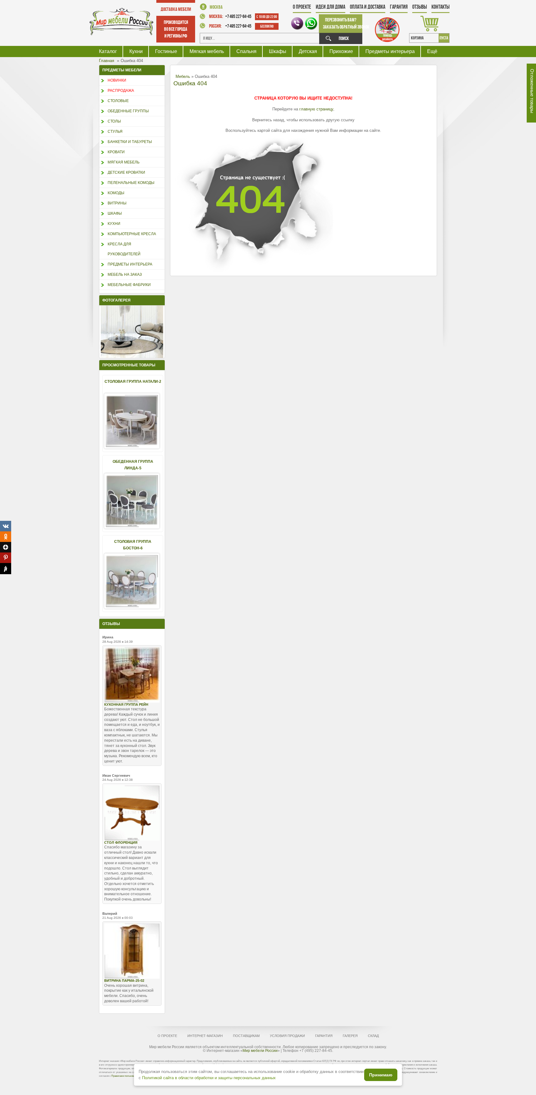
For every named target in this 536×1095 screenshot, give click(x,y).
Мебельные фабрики (129, 285)
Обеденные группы (128, 111)
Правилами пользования (125, 1076)
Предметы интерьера (390, 51)
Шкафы (277, 51)
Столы (114, 121)
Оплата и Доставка (367, 7)
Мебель (183, 76)
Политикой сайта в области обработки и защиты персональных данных (209, 1077)
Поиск (344, 38)
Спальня (246, 51)
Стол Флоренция (120, 842)
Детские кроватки (126, 172)
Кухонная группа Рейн (126, 704)
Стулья (115, 131)
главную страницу (316, 109)
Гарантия (399, 7)
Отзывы (419, 7)
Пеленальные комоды (131, 183)
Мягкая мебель (207, 51)
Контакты (440, 7)
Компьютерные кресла (132, 234)
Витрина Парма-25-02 (124, 980)
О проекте (302, 7)
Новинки (117, 80)
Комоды (116, 193)
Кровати (116, 152)
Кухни (136, 51)
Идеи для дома (330, 7)
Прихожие (341, 51)
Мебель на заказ (125, 274)
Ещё (432, 51)
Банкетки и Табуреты (130, 142)
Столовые (118, 101)
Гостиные (166, 51)
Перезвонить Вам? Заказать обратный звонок (342, 23)
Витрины (117, 203)
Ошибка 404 (190, 83)
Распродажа (121, 90)
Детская (308, 51)
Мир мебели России (260, 1050)
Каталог (108, 51)
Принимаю (380, 1074)
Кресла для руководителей (124, 249)
